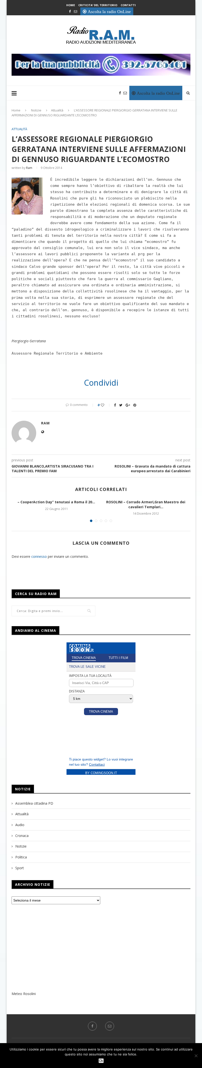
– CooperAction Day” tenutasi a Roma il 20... (56, 502)
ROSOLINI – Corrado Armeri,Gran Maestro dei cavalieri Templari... (145, 504)
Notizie (36, 110)
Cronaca (22, 835)
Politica (21, 857)
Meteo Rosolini (24, 993)
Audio (19, 824)
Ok (101, 1061)
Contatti (128, 5)
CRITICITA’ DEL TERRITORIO (97, 5)
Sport (19, 868)
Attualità (57, 110)
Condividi (101, 383)
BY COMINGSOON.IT (101, 773)
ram (29, 168)
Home (70, 5)
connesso (39, 556)
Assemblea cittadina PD (34, 803)
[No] (195, 1055)
